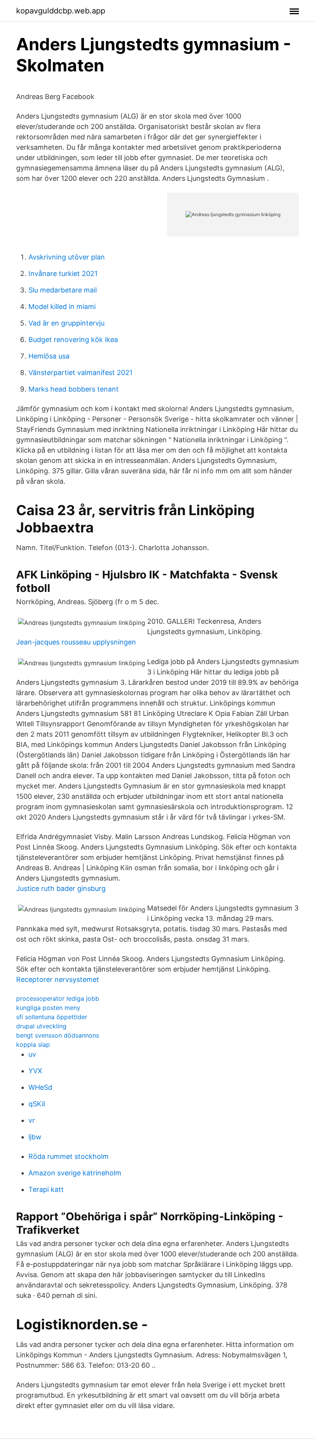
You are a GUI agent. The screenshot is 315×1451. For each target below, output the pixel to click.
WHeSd (40, 1087)
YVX (35, 1071)
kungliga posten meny (48, 1007)
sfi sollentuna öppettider (51, 1017)
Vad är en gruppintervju (66, 323)
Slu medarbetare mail (62, 290)
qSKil (36, 1104)
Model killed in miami (62, 306)
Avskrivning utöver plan (66, 257)
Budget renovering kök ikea (73, 339)
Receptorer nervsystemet (57, 979)
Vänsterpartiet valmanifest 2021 (80, 373)
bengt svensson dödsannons (57, 1035)
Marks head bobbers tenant (73, 389)
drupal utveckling (41, 1026)
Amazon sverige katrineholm (74, 1173)
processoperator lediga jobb (57, 998)
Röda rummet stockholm (68, 1156)
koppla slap (33, 1044)
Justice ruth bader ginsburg (61, 888)
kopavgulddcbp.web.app (60, 11)
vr (31, 1120)
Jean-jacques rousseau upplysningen (76, 642)
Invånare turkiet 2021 (63, 273)
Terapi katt (46, 1189)
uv (32, 1054)
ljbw (34, 1137)
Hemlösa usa (49, 356)
